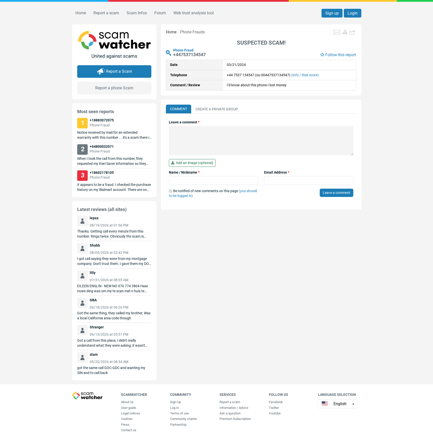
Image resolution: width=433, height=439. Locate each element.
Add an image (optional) (193, 163)
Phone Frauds (192, 32)
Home (80, 13)
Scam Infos (137, 13)
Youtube (275, 413)
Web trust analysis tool (193, 13)
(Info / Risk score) (305, 75)
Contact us (128, 430)
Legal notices (130, 413)
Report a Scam (119, 71)
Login (353, 13)
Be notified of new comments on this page (213, 193)
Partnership (178, 424)
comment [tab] (178, 109)
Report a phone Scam (114, 88)
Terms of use (179, 413)
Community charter (183, 419)
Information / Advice (234, 408)
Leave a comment (184, 122)
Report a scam (106, 13)
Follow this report (340, 54)
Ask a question (230, 413)
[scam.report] (345, 31)
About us (127, 402)
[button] (352, 32)
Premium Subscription (235, 419)
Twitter (274, 408)
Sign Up (175, 402)
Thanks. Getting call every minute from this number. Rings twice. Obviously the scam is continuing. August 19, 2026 (110, 236)
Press (125, 424)
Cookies (127, 419)
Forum (160, 13)
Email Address (276, 172)
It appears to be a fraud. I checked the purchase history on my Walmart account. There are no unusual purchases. (114, 190)
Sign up (332, 13)
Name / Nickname (184, 172)
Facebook (276, 402)
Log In (174, 408)
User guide (128, 408)
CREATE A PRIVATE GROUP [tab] (216, 109)
